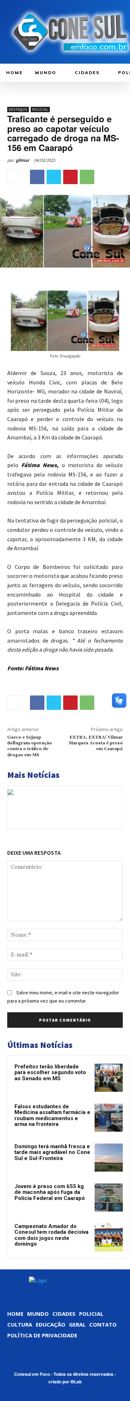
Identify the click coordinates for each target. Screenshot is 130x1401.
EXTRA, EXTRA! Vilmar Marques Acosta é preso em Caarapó (96, 743)
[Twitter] (54, 177)
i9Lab (76, 1381)
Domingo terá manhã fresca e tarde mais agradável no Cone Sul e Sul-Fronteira (52, 1152)
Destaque (18, 109)
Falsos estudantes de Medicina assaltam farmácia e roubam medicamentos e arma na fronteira (52, 1115)
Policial (40, 109)
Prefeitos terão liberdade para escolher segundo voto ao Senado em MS (50, 1072)
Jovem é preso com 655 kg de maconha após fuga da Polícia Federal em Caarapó (49, 1192)
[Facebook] (37, 177)
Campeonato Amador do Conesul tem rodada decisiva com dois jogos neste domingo (51, 1235)
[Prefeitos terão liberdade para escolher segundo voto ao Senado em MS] (109, 1078)
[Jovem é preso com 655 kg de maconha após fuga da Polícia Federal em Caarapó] (109, 1197)
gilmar (22, 160)
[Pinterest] (70, 177)
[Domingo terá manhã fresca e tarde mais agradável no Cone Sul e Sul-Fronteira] (109, 1158)
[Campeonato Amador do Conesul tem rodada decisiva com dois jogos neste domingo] (109, 1237)
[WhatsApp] (87, 177)
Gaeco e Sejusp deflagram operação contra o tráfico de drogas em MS (29, 746)
